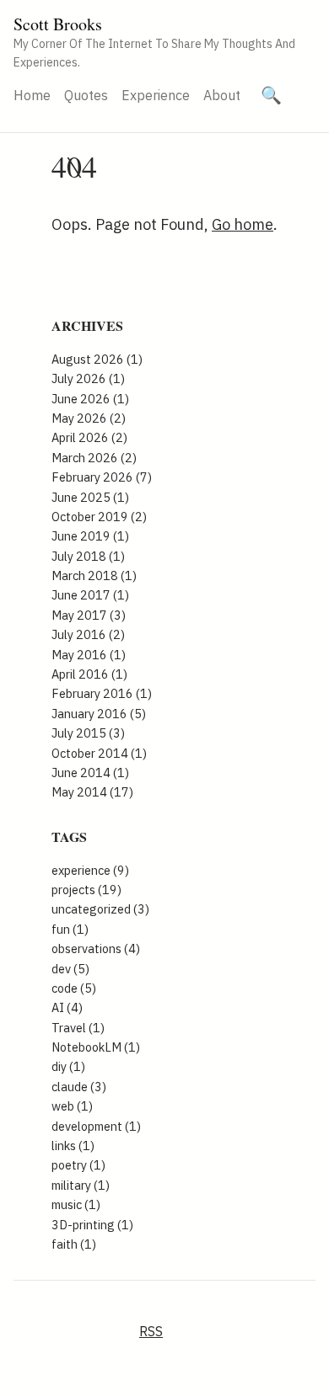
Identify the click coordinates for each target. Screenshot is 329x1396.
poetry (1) (78, 1165)
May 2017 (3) (88, 615)
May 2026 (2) (88, 418)
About (221, 95)
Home (32, 95)
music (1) (75, 1204)
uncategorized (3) (100, 909)
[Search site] (271, 95)
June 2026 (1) (90, 399)
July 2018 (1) (88, 556)
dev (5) (70, 969)
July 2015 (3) (88, 733)
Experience (155, 95)
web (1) (72, 1106)
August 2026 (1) (97, 359)
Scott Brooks (57, 24)
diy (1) (68, 1066)
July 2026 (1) (88, 378)
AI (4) (67, 1007)
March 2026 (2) (94, 458)
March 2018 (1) (94, 575)
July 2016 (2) (88, 634)
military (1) (80, 1185)
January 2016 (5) (98, 714)
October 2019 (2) (99, 517)
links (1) (72, 1146)
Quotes (86, 95)
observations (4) (95, 948)
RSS (151, 1331)
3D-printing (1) (92, 1225)
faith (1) (73, 1244)
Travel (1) (78, 1028)
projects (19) (86, 890)
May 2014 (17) (92, 792)
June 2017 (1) (90, 595)
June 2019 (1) (90, 536)
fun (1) (70, 929)
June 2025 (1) (90, 497)
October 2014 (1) (99, 753)
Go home (242, 224)
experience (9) (90, 870)
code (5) (73, 988)
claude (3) (78, 1087)
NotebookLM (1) (95, 1047)
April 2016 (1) (89, 674)
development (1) (96, 1126)
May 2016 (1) (88, 655)
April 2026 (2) (89, 437)
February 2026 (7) (101, 477)
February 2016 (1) (101, 693)
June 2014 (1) (90, 773)
